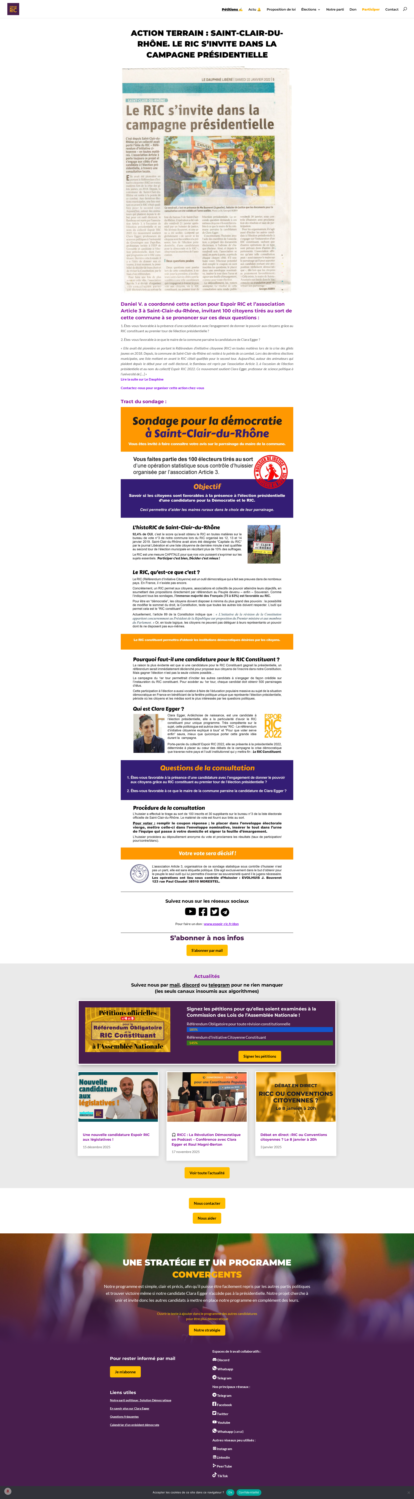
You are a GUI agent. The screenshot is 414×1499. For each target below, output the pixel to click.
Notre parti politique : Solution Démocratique (140, 1400)
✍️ (232, 9)
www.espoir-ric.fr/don (221, 924)
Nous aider (207, 1218)
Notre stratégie (207, 1330)
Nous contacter (207, 1203)
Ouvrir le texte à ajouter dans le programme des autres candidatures (207, 1313)
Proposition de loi (281, 9)
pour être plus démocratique (207, 1319)
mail (174, 985)
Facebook (224, 1405)
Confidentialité (249, 1492)
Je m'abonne (125, 1371)
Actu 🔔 (254, 9)
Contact (391, 9)
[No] (408, 1492)
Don (353, 9)
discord (191, 985)
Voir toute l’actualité (207, 1172)
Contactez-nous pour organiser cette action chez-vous (162, 388)
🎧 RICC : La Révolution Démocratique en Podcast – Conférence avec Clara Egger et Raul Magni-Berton (206, 1140)
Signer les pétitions (259, 1056)
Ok (230, 1492)
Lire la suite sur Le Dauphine (142, 379)
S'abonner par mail (207, 950)
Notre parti (335, 9)
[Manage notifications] (7, 1491)
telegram (219, 985)
